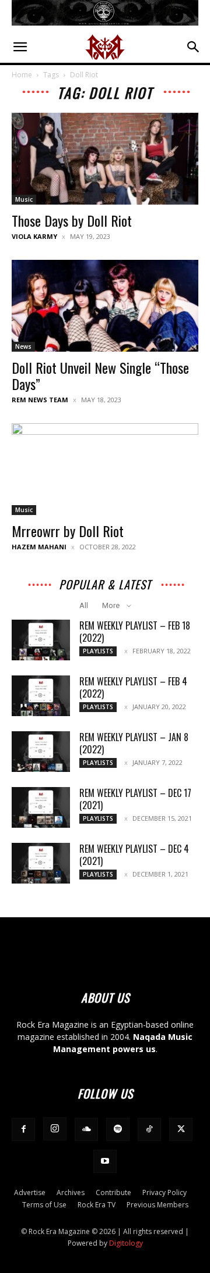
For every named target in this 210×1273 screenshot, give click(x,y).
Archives (71, 1192)
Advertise (30, 1192)
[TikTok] (149, 1129)
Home (22, 75)
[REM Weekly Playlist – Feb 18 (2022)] (41, 640)
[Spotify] (118, 1129)
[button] (19, 47)
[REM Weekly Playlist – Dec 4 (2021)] (41, 863)
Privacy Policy (164, 1192)
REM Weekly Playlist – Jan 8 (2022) (133, 743)
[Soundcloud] (86, 1129)
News (23, 346)
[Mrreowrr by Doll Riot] (105, 469)
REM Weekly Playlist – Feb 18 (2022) (134, 631)
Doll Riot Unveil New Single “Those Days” (100, 375)
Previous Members (157, 1205)
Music (24, 199)
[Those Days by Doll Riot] (105, 159)
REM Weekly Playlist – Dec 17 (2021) (135, 799)
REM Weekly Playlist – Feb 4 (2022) (133, 687)
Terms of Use (44, 1205)
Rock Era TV (97, 1205)
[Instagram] (54, 1128)
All (83, 605)
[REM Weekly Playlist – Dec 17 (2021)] (41, 807)
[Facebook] (23, 1129)
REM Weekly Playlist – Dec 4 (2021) (134, 855)
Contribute (113, 1192)
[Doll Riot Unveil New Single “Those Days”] (105, 306)
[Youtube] (105, 1161)
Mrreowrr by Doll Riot (68, 530)
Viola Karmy (34, 236)
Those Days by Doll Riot (72, 220)
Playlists (98, 651)
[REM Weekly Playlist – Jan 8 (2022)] (41, 751)
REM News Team (40, 399)
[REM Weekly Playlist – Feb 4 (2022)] (41, 695)
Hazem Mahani (39, 546)
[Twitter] (180, 1129)
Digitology (126, 1243)
